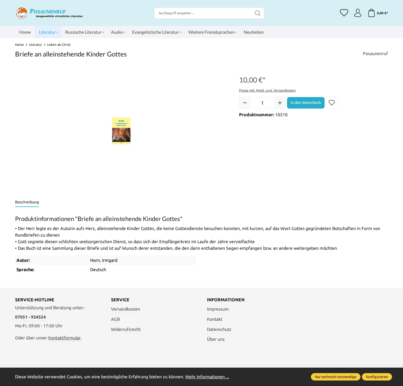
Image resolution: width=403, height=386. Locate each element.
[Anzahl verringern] (244, 102)
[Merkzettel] (344, 13)
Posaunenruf (375, 53)
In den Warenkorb (306, 102)
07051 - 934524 (30, 316)
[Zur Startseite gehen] (49, 13)
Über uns (216, 339)
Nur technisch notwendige (335, 377)
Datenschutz (219, 329)
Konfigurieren (377, 377)
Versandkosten (125, 308)
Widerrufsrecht (126, 329)
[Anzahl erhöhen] (279, 102)
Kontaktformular (64, 337)
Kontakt (214, 319)
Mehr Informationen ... (207, 376)
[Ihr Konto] (358, 13)
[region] (122, 131)
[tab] (27, 202)
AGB (115, 319)
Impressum (218, 308)
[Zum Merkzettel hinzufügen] (332, 102)
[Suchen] (258, 13)
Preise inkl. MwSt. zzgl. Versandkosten (267, 90)
